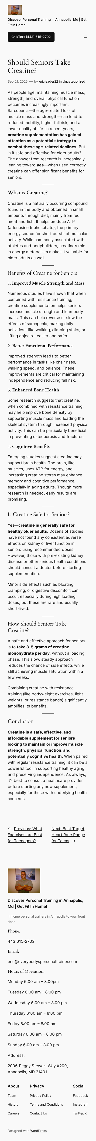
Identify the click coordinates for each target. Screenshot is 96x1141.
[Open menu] (85, 37)
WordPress (38, 1131)
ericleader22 (48, 81)
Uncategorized (74, 81)
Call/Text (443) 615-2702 (31, 37)
